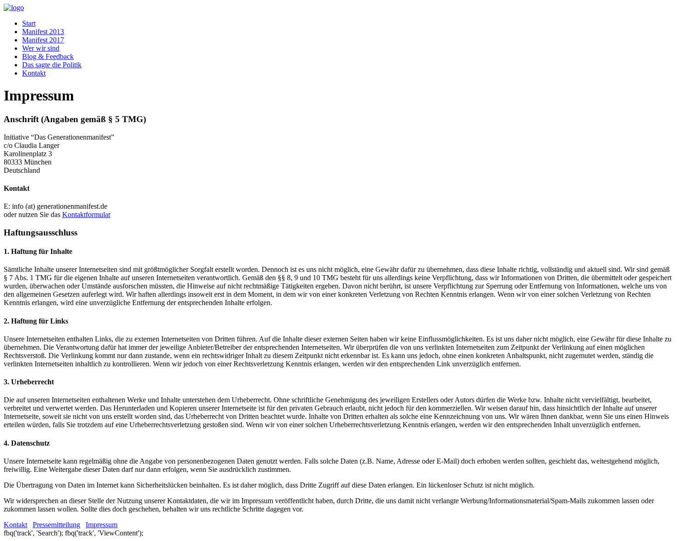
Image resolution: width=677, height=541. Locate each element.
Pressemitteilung (56, 525)
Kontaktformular (86, 214)
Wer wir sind (40, 48)
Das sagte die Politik (52, 65)
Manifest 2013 (43, 31)
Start (28, 23)
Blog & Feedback (48, 56)
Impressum (101, 525)
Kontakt (34, 73)
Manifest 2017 (43, 40)
